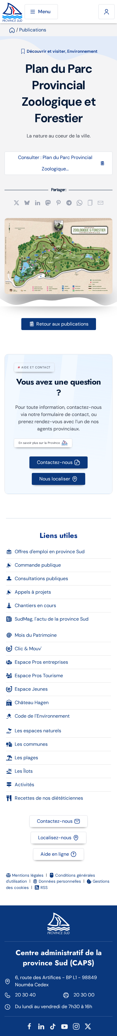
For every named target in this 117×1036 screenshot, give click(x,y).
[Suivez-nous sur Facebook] (29, 1026)
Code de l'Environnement (42, 716)
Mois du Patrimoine (36, 635)
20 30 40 (25, 995)
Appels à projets (33, 592)
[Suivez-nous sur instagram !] (76, 1026)
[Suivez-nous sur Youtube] (64, 1026)
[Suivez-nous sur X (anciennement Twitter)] (88, 1026)
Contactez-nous (55, 462)
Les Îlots (24, 771)
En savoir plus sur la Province (39, 443)
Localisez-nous (54, 837)
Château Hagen (32, 702)
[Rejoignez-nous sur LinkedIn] (41, 1026)
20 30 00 (84, 995)
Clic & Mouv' (28, 648)
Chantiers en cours (35, 605)
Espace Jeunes (31, 689)
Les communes (31, 744)
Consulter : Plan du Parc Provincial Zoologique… (55, 163)
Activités (24, 784)
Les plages (26, 757)
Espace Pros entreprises (41, 662)
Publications (32, 30)
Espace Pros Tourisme (39, 675)
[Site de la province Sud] (12, 11)
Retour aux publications (62, 324)
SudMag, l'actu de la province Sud (51, 619)
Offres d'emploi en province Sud (50, 551)
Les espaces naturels (38, 731)
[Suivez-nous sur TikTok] (52, 1026)
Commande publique (38, 565)
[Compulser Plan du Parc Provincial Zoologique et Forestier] (58, 256)
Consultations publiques (41, 578)
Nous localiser (54, 479)
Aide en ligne (54, 854)
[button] (90, 202)
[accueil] (12, 30)
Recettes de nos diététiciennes (49, 798)
